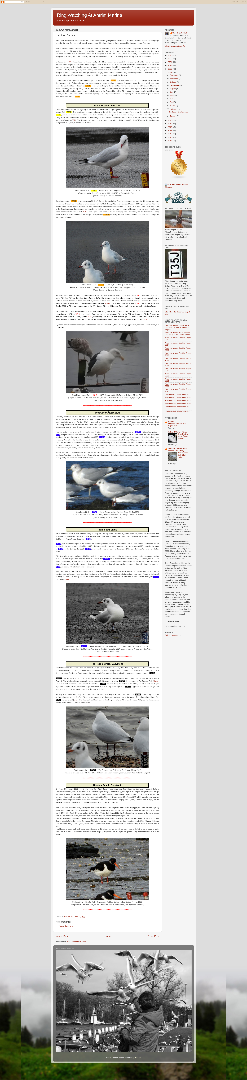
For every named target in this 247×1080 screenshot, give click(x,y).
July (172, 92)
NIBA (69, 62)
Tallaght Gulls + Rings (177, 432)
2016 (170, 134)
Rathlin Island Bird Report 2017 (178, 394)
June (172, 95)
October (173, 82)
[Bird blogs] (179, 178)
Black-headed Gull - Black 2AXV (183, 455)
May (172, 99)
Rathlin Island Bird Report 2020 (178, 404)
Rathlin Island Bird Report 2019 (178, 400)
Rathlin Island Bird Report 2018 (178, 397)
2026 (170, 55)
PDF (73, 120)
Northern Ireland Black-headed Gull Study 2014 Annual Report (177, 334)
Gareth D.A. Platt (179, 33)
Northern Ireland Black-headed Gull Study (178, 450)
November (174, 79)
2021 (170, 72)
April (172, 102)
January (173, 116)
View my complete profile (175, 46)
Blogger (138, 1058)
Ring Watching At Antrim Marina (89, 15)
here (67, 579)
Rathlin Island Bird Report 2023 (178, 412)
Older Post (153, 936)
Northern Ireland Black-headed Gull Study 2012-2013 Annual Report (177, 327)
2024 (170, 62)
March (173, 106)
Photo (107, 303)
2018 (170, 127)
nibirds (171, 422)
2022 (170, 69)
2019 (170, 124)
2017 (170, 130)
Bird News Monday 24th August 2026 (177, 425)
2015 (170, 137)
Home (108, 936)
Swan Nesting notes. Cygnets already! (183, 436)
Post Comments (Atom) (76, 941)
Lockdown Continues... (178, 112)
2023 (170, 65)
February (174, 109)
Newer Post (62, 936)
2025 (170, 59)
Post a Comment (66, 926)
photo (155, 681)
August (173, 89)
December (174, 75)
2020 (170, 120)
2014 (170, 141)
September (174, 85)
